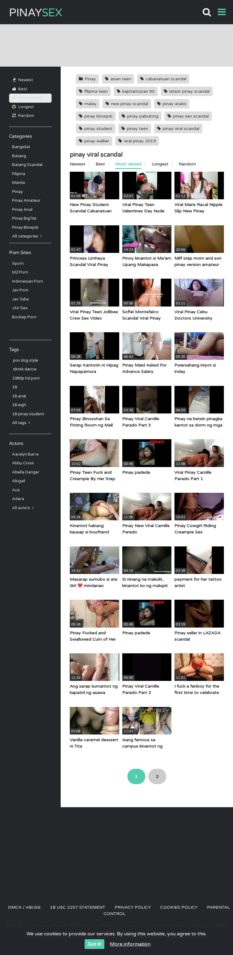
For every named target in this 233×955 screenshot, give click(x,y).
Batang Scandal (27, 164)
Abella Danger (25, 472)
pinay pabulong (142, 116)
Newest (25, 80)
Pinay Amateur (26, 200)
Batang (19, 156)
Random (25, 115)
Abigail (18, 481)
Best (22, 89)
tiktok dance (24, 369)
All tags (19, 422)
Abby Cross (23, 463)
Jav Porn (20, 290)
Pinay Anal (22, 209)
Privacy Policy (133, 907)
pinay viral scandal (180, 128)
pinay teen (137, 128)
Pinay (35, 12)
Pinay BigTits (24, 218)
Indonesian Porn (27, 281)
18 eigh (19, 405)
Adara (18, 498)
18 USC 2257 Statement (77, 907)
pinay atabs (173, 103)
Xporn (18, 263)
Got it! (94, 944)
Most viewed (29, 97)
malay (89, 103)
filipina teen (95, 91)
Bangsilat (21, 146)
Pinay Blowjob (25, 227)
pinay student (97, 128)
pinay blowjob (98, 116)
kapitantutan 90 (138, 91)
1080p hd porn (26, 378)
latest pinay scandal (189, 91)
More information (130, 944)
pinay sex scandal (190, 116)
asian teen (120, 78)
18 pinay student (28, 414)
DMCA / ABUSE (24, 907)
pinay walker (96, 141)
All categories (25, 236)
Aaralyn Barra (25, 454)
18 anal (19, 396)
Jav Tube (20, 299)
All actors (21, 508)
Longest (25, 106)
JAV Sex (20, 308)
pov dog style (25, 360)
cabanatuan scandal (165, 78)
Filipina (18, 173)
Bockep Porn (24, 317)
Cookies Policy (179, 907)
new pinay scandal (129, 103)
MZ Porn (20, 272)
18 (14, 387)
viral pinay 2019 (139, 141)
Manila (18, 182)
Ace (16, 490)
